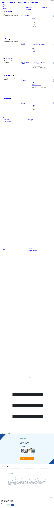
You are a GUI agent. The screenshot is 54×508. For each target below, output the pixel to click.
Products (3, 6)
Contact (3, 376)
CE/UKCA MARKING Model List (33, 250)
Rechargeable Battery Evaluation (29, 119)
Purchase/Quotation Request (6, 377)
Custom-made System (28, 9)
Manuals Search (31, 248)
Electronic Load (4, 9)
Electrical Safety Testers (8, 75)
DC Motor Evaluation (6, 118)
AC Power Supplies (5, 8)
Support (4, 248)
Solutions (3, 117)
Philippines (52, 0)
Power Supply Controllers (28, 7)
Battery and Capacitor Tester (43, 7)
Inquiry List (30, 377)
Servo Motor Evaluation (6, 119)
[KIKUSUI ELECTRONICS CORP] (19, 2)
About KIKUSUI (3, 4)
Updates (4, 249)
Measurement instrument (28, 8)
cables (25, 438)
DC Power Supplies (5, 7)
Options (22, 438)
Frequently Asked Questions (32, 249)
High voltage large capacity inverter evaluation (30, 118)
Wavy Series (41, 8)
